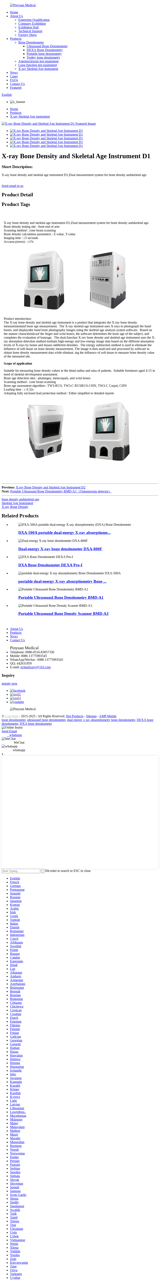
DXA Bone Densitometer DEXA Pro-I (50, 565)
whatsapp (14, 735)
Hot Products (74, 716)
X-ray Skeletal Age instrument (38, 69)
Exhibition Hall (28, 27)
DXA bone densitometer (36, 723)
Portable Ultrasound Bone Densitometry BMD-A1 (61, 597)
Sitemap (91, 716)
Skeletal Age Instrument (17, 503)
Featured (15, 87)
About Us (16, 16)
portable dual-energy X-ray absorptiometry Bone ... (62, 581)
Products (15, 38)
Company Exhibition (32, 23)
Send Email (9, 731)
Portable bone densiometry (44, 53)
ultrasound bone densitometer (46, 720)
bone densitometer (13, 720)
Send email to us (12, 186)
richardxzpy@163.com (35, 667)
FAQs (14, 80)
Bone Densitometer (31, 42)
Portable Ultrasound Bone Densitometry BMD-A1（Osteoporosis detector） (61, 491)
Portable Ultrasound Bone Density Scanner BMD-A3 (63, 613)
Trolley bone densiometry (43, 57)
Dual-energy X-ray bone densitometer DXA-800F (60, 549)
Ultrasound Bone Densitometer (47, 46)
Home (14, 12)
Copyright (11, 716)
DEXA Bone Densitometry (45, 50)
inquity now (10, 683)
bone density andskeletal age (20, 499)
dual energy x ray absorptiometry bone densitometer (101, 720)
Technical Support (30, 31)
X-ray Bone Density (15, 507)
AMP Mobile (107, 716)
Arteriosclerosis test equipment (38, 61)
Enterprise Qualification (34, 20)
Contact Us (17, 84)
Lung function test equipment (37, 65)
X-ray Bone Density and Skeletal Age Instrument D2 (50, 487)
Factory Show (27, 35)
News (14, 72)
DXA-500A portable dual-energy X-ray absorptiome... (64, 532)
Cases (14, 76)
